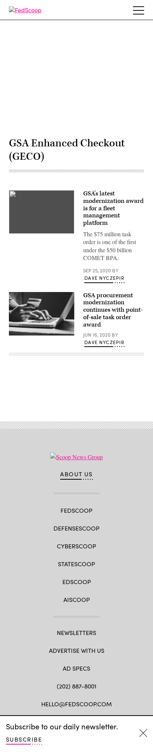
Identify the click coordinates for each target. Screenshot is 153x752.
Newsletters (76, 632)
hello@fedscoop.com (76, 704)
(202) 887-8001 (77, 686)
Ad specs (76, 668)
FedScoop (76, 510)
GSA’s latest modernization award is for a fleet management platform (113, 208)
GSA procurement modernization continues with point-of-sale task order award (113, 310)
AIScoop (77, 599)
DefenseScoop (76, 528)
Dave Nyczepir (104, 278)
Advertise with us (76, 650)
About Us (76, 474)
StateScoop (76, 564)
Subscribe (24, 739)
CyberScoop (76, 546)
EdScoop (76, 582)
